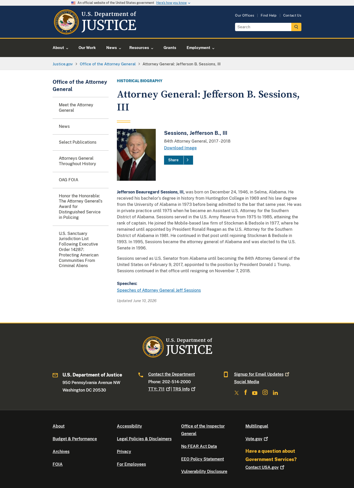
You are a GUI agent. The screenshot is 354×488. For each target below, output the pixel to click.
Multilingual (256, 426)
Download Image (180, 147)
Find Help (269, 15)
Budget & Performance (75, 438)
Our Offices (244, 15)
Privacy (124, 451)
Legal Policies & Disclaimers (144, 438)
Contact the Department (171, 374)
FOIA (58, 464)
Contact (262, 467)
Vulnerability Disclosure (204, 471)
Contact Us (292, 15)
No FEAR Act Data (199, 446)
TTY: (156, 389)
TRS (181, 389)
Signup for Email (259, 374)
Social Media (246, 381)
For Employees (131, 464)
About (59, 426)
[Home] (95, 32)
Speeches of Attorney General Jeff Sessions (159, 290)
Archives (61, 451)
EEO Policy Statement (202, 459)
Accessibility (129, 426)
